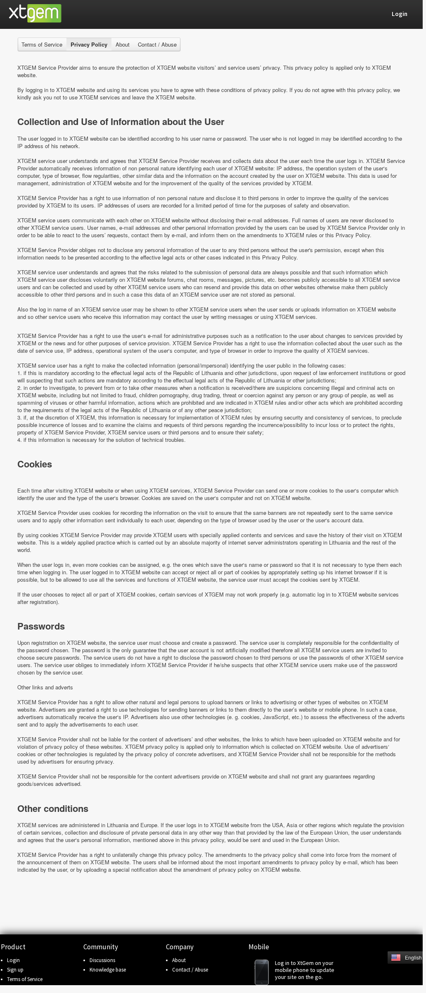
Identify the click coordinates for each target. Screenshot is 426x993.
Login (13, 960)
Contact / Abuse (157, 44)
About (123, 44)
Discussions (102, 960)
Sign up (15, 969)
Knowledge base (108, 969)
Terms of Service (41, 44)
